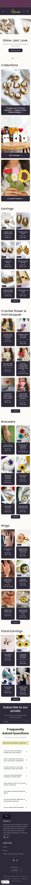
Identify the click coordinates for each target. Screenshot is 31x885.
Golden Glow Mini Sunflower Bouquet (8, 336)
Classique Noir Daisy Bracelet (23, 506)
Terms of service (16, 878)
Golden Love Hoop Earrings (7, 232)
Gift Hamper (14, 155)
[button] (3, 11)
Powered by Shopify (15, 876)
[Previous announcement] (2, 3)
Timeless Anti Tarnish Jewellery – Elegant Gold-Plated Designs (15, 110)
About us (5, 850)
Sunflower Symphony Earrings (23, 656)
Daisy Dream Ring (8, 549)
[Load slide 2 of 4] (14, 58)
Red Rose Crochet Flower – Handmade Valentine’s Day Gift (23, 366)
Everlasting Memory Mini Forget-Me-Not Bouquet (23, 396)
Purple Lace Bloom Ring (8, 610)
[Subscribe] (26, 721)
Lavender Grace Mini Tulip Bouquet (23, 336)
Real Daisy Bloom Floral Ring (8, 581)
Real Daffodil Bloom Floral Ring (23, 611)
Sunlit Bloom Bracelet (23, 476)
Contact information (16, 881)
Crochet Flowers (14, 199)
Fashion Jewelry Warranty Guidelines (13, 854)
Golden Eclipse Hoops (23, 232)
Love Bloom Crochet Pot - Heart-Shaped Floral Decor (7, 396)
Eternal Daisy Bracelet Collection (23, 446)
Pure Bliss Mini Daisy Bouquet (8, 364)
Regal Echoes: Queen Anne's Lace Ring (23, 550)
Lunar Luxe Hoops (8, 261)
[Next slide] (20, 58)
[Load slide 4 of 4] (18, 58)
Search (5, 847)
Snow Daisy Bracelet (8, 506)
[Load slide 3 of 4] (16, 58)
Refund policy (24, 876)
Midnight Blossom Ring (23, 580)
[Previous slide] (10, 58)
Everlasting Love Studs (23, 291)
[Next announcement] (28, 3)
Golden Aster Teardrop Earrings (23, 688)
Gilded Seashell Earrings (23, 261)
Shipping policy (24, 878)
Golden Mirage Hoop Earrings (8, 291)
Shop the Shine (15, 50)
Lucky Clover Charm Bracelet (8, 445)
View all (15, 301)
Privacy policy (7, 878)
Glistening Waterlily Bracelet (8, 477)
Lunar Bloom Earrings (8, 655)
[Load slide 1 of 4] (13, 58)
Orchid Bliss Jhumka (8, 687)
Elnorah (9, 876)
